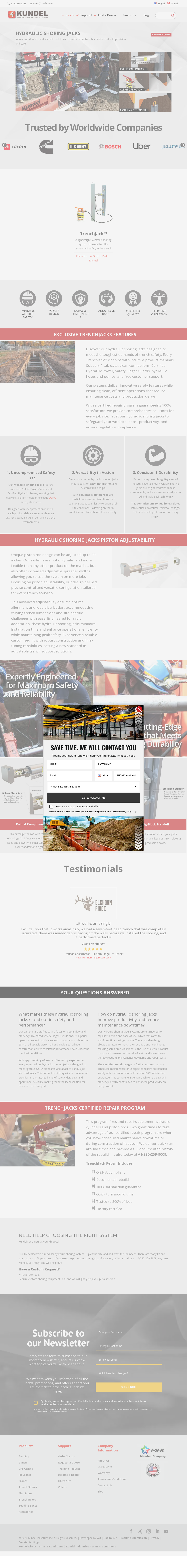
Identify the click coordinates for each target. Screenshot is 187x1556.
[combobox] (103, 775)
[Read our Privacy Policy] (135, 812)
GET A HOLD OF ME (93, 798)
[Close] (139, 709)
